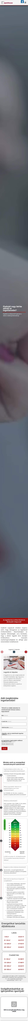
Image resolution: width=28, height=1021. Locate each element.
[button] (25, 2)
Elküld (4, 748)
